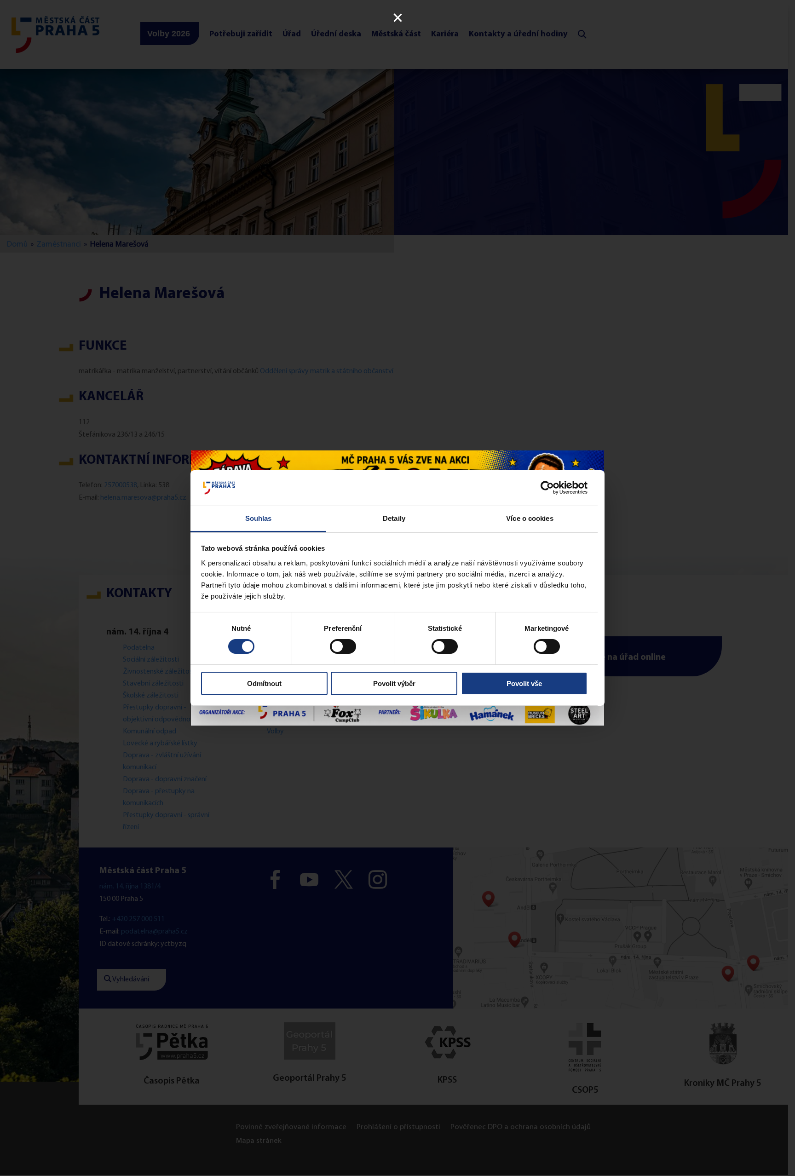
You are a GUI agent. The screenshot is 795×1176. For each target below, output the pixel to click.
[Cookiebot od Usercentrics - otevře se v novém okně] (547, 488)
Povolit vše (524, 683)
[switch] (343, 646)
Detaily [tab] (394, 518)
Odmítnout (264, 683)
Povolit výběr (394, 683)
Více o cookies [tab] (529, 518)
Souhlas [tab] (258, 518)
